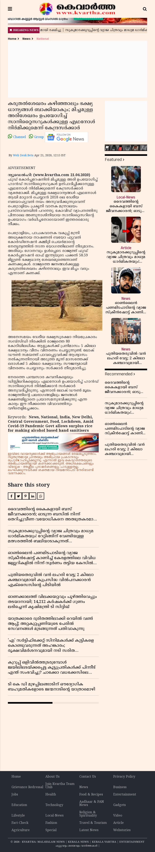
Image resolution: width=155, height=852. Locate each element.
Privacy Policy (124, 777)
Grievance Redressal (27, 787)
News (26, 38)
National (43, 38)
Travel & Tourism (93, 823)
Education (19, 805)
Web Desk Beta (23, 155)
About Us (52, 777)
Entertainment (124, 795)
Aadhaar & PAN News (91, 803)
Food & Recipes (91, 795)
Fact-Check (20, 823)
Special (51, 830)
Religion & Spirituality (88, 814)
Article (118, 823)
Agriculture (21, 830)
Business (120, 787)
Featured (113, 159)
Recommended (118, 374)
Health (50, 795)
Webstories (122, 830)
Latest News (88, 830)
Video (117, 816)
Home (12, 38)
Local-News (54, 816)
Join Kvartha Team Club (59, 785)
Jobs (15, 795)
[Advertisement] (77, 69)
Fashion (51, 823)
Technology (54, 805)
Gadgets (119, 805)
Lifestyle (18, 816)
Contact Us (87, 777)
